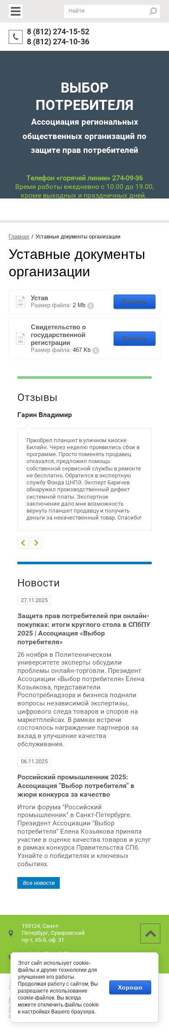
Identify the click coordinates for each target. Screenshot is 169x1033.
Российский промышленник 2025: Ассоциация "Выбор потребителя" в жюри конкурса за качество (75, 785)
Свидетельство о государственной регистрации (58, 334)
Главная (19, 237)
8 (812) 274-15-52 (58, 31)
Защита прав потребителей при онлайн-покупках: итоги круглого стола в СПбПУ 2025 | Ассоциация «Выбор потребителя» (83, 629)
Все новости (39, 883)
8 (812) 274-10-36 (58, 41)
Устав (39, 297)
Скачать (134, 301)
